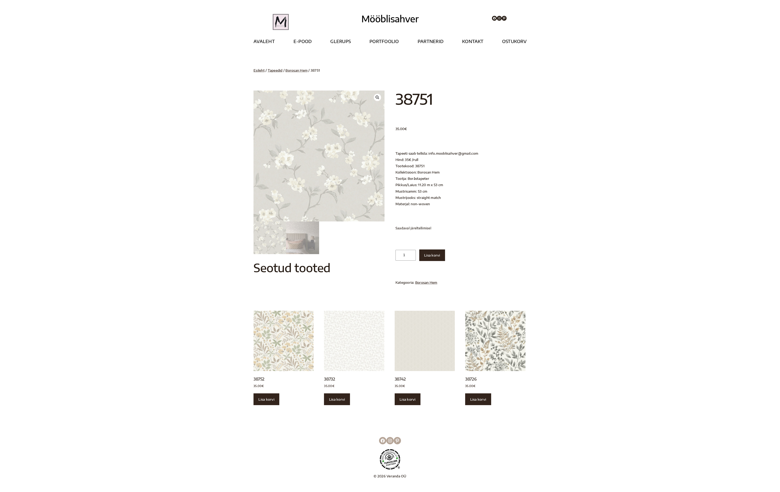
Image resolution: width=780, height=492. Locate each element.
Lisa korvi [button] (266, 399)
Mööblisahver (389, 18)
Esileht (259, 70)
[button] (377, 97)
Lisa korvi (432, 255)
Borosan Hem (296, 70)
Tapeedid (275, 70)
